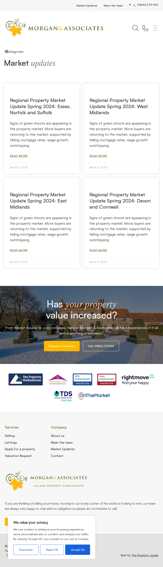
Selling (10, 436)
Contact (57, 456)
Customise (26, 549)
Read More (19, 156)
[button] (6, 51)
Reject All (52, 549)
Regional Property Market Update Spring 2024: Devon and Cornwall (120, 201)
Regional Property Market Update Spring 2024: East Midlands (38, 201)
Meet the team (113, 5)
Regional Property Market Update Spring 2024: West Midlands (118, 106)
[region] (51, 537)
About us (57, 436)
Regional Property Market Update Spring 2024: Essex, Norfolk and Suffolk (40, 106)
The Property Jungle (144, 555)
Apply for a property (20, 449)
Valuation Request (18, 456)
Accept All (77, 549)
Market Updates (87, 5)
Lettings (11, 442)
